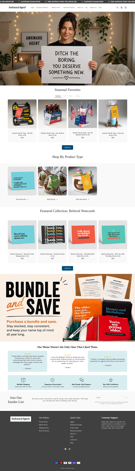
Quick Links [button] (75, 418)
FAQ (71, 437)
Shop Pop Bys (51, 199)
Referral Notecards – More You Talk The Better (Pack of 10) (112, 255)
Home (72, 422)
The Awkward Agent (69, 468)
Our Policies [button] (44, 418)
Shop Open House (81, 199)
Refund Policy (43, 425)
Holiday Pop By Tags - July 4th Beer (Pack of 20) (52, 134)
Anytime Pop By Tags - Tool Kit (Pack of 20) (22, 134)
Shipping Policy (44, 428)
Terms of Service (44, 431)
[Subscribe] (126, 397)
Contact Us (73, 440)
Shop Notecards (21, 199)
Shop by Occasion (76, 431)
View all (67, 147)
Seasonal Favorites (76, 425)
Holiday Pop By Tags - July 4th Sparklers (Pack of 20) (82, 134)
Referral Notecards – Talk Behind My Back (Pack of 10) (82, 255)
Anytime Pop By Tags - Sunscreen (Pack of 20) (113, 134)
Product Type (74, 428)
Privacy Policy (43, 422)
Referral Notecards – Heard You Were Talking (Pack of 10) (22, 255)
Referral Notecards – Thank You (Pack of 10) (52, 255)
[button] (42, 7)
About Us (73, 434)
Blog (71, 443)
